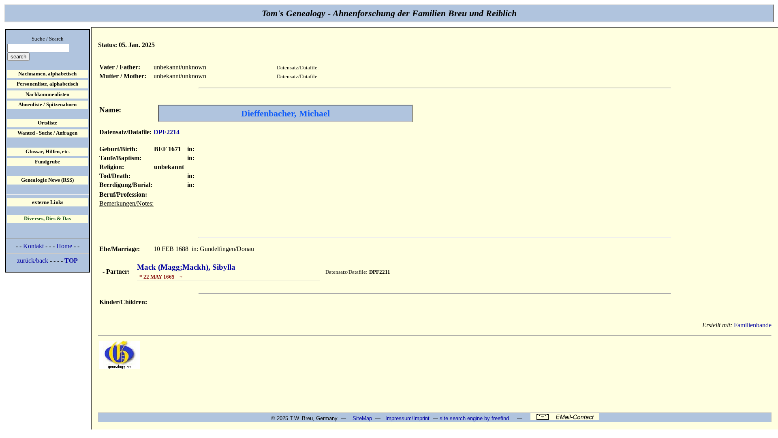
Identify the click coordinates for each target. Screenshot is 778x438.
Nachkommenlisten (47, 94)
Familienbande (753, 325)
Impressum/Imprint (407, 418)
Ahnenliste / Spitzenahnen (47, 104)
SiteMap (362, 418)
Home (64, 246)
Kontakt (33, 246)
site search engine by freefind (474, 418)
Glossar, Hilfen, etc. (48, 152)
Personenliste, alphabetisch (47, 84)
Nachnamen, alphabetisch (47, 74)
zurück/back (32, 260)
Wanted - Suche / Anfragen (47, 133)
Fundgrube (47, 162)
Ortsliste (47, 123)
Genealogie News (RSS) (47, 180)
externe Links (47, 202)
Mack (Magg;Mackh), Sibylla (186, 267)
